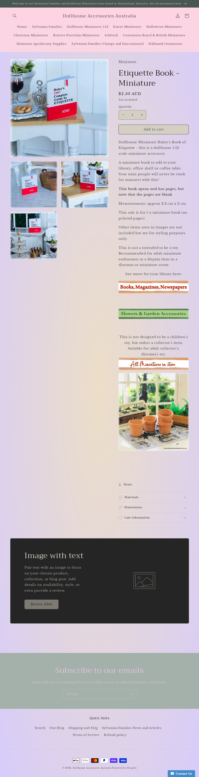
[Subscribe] (131, 694)
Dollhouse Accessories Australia (92, 768)
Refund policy (115, 735)
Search (40, 728)
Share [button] (127, 484)
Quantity (125, 106)
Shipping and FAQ (83, 728)
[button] (14, 15)
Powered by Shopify (124, 768)
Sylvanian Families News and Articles (131, 728)
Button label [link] (41, 604)
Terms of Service (86, 735)
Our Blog (57, 728)
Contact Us (183, 773)
